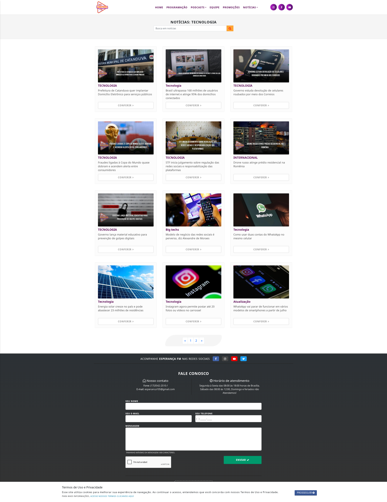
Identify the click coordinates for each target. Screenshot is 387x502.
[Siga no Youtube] (234, 358)
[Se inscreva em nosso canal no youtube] (289, 7)
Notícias (249, 7)
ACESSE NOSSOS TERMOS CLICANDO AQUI (112, 496)
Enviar (241, 460)
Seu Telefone (204, 413)
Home (159, 7)
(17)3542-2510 (158, 385)
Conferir (125, 105)
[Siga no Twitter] (243, 358)
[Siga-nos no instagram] (273, 7)
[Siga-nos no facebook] (281, 7)
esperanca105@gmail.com (160, 389)
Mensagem (132, 425)
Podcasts (198, 7)
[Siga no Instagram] (225, 358)
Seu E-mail (132, 413)
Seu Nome (131, 401)
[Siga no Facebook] (216, 358)
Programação (176, 7)
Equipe (215, 7)
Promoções (231, 7)
